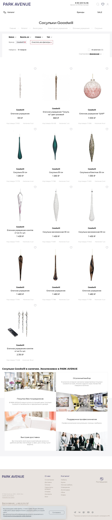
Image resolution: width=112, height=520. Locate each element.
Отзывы (47, 491)
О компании (49, 480)
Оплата (47, 485)
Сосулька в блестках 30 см (92, 172)
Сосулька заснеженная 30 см (56, 232)
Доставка (48, 482)
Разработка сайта (8, 497)
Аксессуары (65, 490)
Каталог (65, 476)
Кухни (63, 482)
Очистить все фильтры (41, 42)
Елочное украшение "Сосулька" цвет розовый (56, 113)
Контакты (48, 494)
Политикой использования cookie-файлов (17, 516)
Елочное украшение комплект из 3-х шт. (20, 231)
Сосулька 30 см (20, 172)
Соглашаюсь (56, 512)
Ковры (63, 495)
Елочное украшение (20, 114)
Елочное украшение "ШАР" (91, 114)
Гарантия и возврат (49, 488)
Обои (63, 492)
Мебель (64, 480)
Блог (46, 496)
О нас (47, 476)
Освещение (65, 487)
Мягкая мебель (66, 485)
